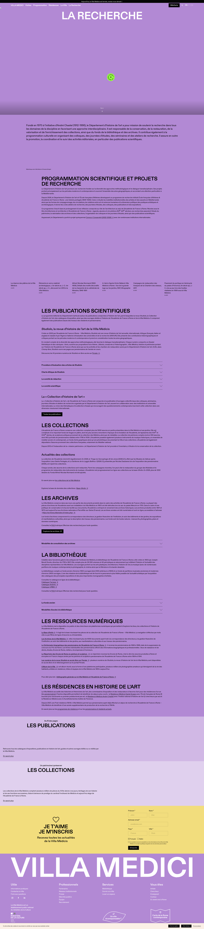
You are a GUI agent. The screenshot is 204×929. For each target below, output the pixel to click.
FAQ (53, 525)
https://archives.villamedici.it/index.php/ (57, 513)
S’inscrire (133, 848)
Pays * (130, 829)
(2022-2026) (98, 217)
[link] (102, 739)
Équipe (61, 899)
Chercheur (154, 891)
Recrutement (64, 902)
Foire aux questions (18, 894)
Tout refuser (186, 926)
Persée (95, 353)
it (189, 5)
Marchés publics (65, 897)
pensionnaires (50, 694)
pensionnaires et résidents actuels (98, 709)
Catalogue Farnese (49, 582)
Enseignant (154, 894)
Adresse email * (134, 820)
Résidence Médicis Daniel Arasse (123, 694)
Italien (141, 839)
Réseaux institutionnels (67, 891)
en (191, 5)
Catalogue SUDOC (49, 584)
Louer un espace (108, 894)
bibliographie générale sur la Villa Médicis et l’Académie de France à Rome (85, 677)
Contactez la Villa (17, 891)
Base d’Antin (81, 488)
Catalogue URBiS (48, 587)
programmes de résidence (68, 709)
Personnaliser (197, 926)
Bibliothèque (107, 889)
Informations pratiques (19, 889)
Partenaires (63, 889)
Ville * (151, 829)
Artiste (152, 889)
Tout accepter (174, 926)
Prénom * (131, 811)
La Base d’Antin (48, 632)
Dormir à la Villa (108, 891)
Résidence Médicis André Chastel (101, 696)
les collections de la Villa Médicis (67, 480)
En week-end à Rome (158, 899)
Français (133, 839)
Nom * (151, 811)
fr (186, 5)
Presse (61, 894)
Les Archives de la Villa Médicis (54, 639)
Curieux (153, 897)
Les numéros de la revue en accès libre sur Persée (64, 660)
